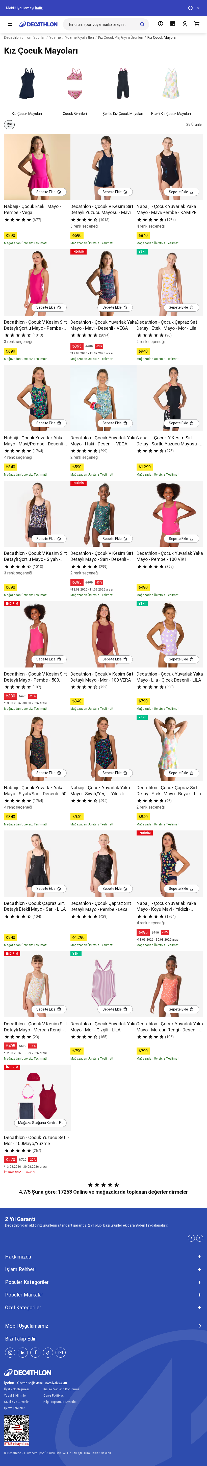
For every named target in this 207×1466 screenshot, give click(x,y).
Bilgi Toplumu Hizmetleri (60, 1402)
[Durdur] (190, 8)
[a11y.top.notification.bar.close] (198, 8)
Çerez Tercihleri (14, 1408)
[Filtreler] (9, 124)
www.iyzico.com (56, 1383)
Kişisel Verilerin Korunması (61, 1389)
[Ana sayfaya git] (38, 24)
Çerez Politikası (54, 1395)
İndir (39, 8)
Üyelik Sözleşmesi (16, 1389)
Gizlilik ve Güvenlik (16, 1402)
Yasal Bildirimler (15, 1395)
